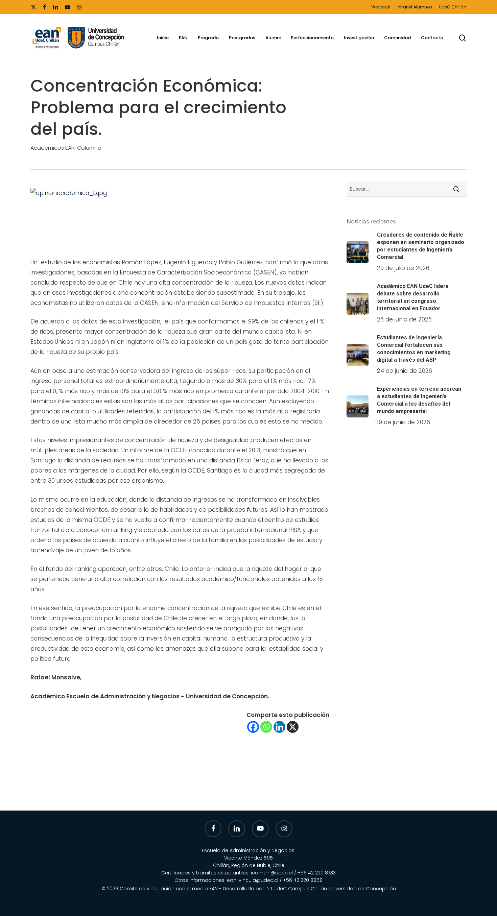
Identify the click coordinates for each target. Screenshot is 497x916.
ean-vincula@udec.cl (252, 880)
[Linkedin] (279, 727)
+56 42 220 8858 (303, 880)
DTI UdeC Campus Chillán (296, 888)
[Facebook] (253, 727)
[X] (293, 727)
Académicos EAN (52, 148)
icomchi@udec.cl (272, 872)
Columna (89, 148)
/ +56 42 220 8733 (315, 872)
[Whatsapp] (266, 727)
